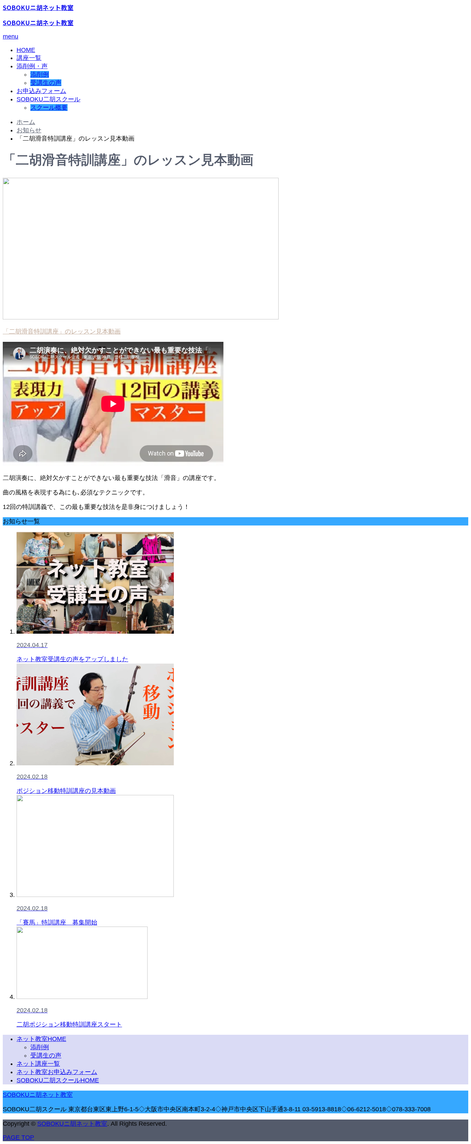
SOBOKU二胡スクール (48, 99)
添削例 (39, 74)
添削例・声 (32, 66)
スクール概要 (49, 107)
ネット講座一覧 (38, 1063)
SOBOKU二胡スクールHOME (58, 1080)
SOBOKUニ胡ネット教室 (38, 7)
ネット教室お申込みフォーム (57, 1072)
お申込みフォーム (41, 91)
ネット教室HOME (41, 1038)
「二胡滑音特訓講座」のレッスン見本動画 (62, 331)
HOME (26, 50)
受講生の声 (45, 82)
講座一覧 (29, 57)
